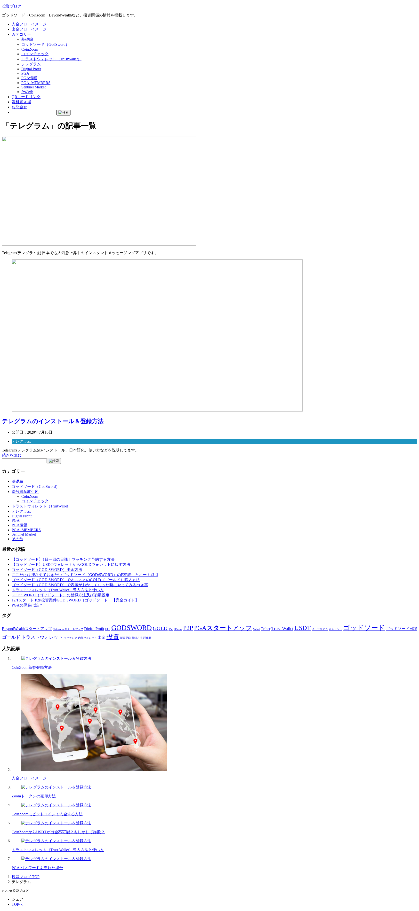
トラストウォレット (42, 637)
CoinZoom (29, 49)
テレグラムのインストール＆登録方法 (53, 421)
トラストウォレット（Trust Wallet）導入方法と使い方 (58, 590)
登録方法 (137, 638)
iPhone (178, 629)
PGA (25, 73)
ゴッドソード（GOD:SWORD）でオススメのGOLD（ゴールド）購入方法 (76, 580)
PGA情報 (29, 78)
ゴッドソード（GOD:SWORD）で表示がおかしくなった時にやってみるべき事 (80, 585)
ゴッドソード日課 (401, 629)
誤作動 (147, 638)
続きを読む (11, 455)
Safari (256, 629)
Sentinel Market (33, 87)
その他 (27, 92)
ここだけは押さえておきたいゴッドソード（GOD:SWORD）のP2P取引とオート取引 (85, 575)
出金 (101, 637)
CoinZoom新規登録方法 (32, 667)
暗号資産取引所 (25, 492)
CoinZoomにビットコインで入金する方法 (47, 814)
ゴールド (11, 637)
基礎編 (27, 39)
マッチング (70, 638)
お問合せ (19, 107)
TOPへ (17, 904)
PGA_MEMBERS (35, 83)
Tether (265, 629)
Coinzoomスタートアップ (68, 629)
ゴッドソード (364, 627)
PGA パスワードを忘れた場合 (37, 868)
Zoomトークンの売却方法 (34, 796)
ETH (107, 629)
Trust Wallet (282, 628)
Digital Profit (31, 69)
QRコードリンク (26, 97)
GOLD (160, 628)
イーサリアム (320, 629)
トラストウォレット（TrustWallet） (51, 59)
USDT (302, 627)
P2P (188, 627)
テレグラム (31, 64)
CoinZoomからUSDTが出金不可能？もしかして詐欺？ (58, 832)
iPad (171, 629)
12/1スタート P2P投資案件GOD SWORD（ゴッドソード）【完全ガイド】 (75, 600)
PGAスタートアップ (223, 627)
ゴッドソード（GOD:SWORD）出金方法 (47, 570)
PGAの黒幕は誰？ (27, 605)
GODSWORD (131, 627)
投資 (112, 636)
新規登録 (125, 638)
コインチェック (34, 54)
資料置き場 (21, 102)
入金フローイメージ (29, 24)
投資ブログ (11, 6)
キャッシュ (335, 629)
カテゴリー (21, 34)
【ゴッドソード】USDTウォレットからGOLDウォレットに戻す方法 (71, 564)
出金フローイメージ (29, 29)
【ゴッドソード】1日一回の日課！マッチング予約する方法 (63, 559)
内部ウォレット (87, 638)
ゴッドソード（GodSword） (45, 44)
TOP (26, 877)
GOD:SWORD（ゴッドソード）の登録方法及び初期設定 (60, 595)
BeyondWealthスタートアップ (27, 629)
